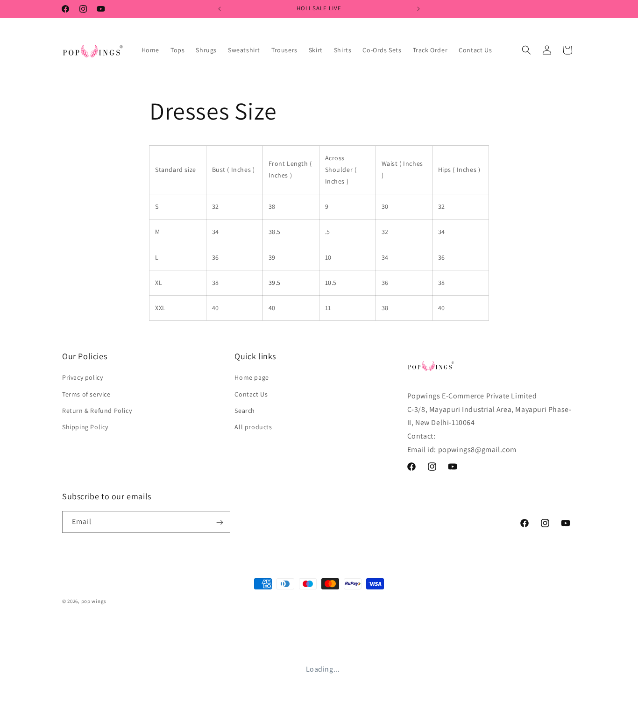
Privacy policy (82, 377)
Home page (251, 377)
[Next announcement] (418, 9)
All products (253, 427)
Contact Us (251, 394)
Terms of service (86, 394)
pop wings (93, 601)
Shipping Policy (85, 427)
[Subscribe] (219, 522)
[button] (526, 50)
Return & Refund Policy (97, 410)
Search (244, 410)
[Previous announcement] (219, 9)
